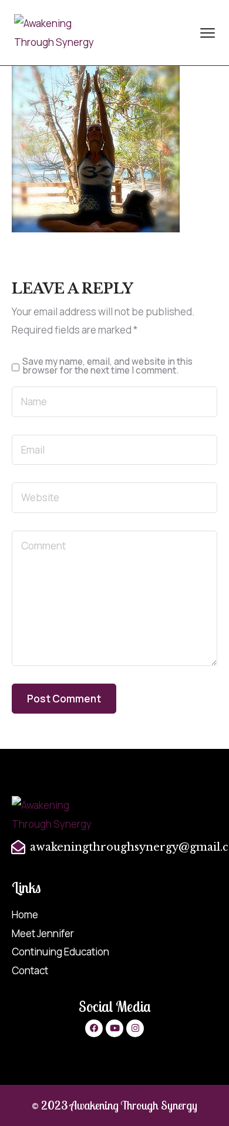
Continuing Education (60, 951)
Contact (30, 970)
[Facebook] (94, 1028)
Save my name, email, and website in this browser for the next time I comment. (107, 366)
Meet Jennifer (43, 933)
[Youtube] (114, 1028)
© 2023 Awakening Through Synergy (114, 1105)
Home (25, 914)
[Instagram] (135, 1028)
